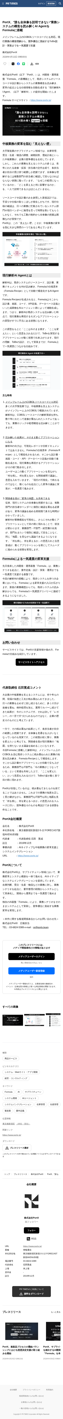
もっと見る (56, 1312)
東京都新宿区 (8, 1124)
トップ (7, 1174)
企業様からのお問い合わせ (31, 1402)
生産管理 (54, 1104)
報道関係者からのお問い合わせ (31, 1396)
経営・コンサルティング (16, 1078)
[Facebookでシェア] (18, 63)
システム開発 (11, 1098)
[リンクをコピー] (37, 63)
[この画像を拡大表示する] (12, 1020)
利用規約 (49, 1389)
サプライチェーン (33, 1092)
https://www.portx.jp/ (40, 100)
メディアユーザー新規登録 (31, 971)
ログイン (41, 3)
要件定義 (20, 1111)
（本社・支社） (23, 1124)
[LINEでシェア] (23, 63)
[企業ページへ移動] (31, 1202)
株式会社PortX (37, 1174)
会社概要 (13, 1389)
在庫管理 (41, 1104)
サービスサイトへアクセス (31, 662)
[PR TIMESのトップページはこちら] (12, 3)
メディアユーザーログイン (31, 956)
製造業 (8, 1111)
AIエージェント (29, 1098)
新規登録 (51, 3)
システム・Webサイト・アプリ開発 (21, 1072)
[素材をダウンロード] (31, 63)
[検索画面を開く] (60, 3)
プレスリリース (20, 1174)
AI (19, 1092)
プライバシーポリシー (31, 1389)
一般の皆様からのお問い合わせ (31, 1408)
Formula (8, 1092)
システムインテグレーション (18, 1104)
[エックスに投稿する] (13, 63)
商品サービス (11, 1058)
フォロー (31, 1230)
